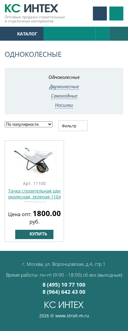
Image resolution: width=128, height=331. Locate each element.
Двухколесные (64, 86)
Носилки (64, 105)
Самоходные (64, 96)
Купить (37, 234)
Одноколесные (64, 77)
